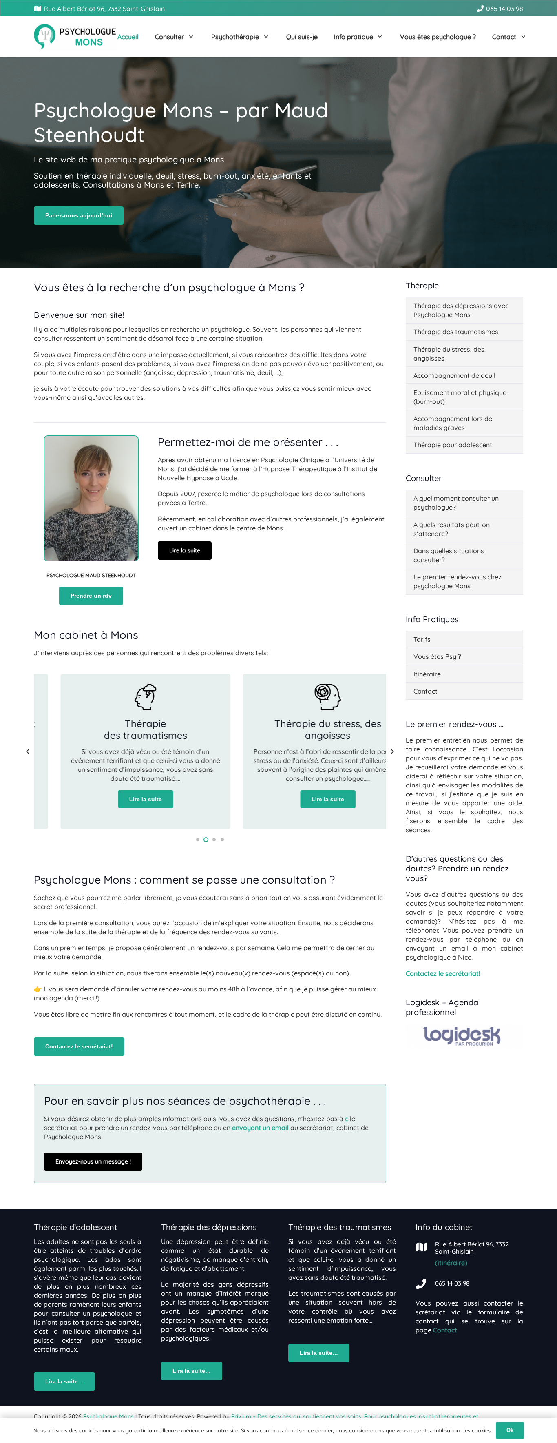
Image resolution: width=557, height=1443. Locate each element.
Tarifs (422, 639)
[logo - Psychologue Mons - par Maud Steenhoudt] (76, 36)
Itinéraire (427, 674)
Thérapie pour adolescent (452, 445)
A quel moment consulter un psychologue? (456, 502)
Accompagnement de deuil (454, 375)
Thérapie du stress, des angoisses (448, 353)
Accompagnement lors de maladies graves (452, 423)
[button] (189, 36)
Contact (425, 691)
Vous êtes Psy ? (437, 656)
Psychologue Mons (108, 1416)
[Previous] (28, 751)
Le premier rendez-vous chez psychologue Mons (457, 581)
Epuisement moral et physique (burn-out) (459, 397)
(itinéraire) (451, 1263)
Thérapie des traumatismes (455, 332)
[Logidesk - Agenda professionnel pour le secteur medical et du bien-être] (464, 1047)
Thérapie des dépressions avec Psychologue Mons (460, 310)
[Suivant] (391, 751)
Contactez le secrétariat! (443, 973)
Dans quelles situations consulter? (448, 555)
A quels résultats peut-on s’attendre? (451, 529)
